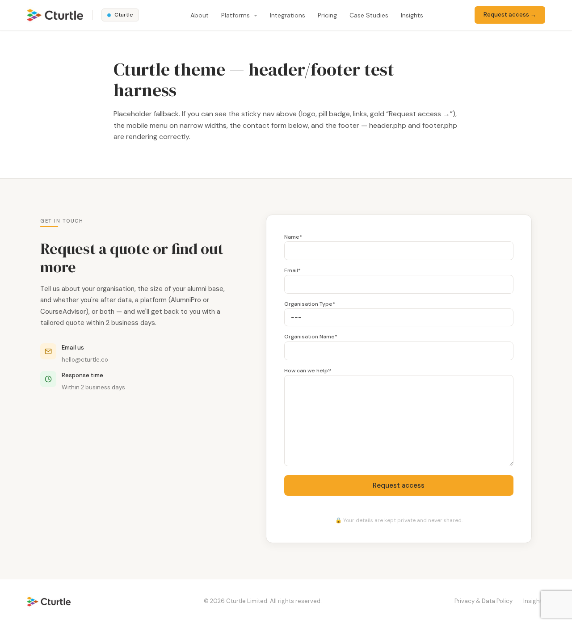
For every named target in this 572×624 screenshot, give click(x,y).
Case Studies (368, 15)
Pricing (327, 15)
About (199, 15)
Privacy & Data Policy (483, 601)
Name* (293, 236)
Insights (412, 15)
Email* (292, 270)
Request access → (510, 14)
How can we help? (307, 370)
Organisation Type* (309, 304)
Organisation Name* (310, 336)
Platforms (236, 15)
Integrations (287, 15)
